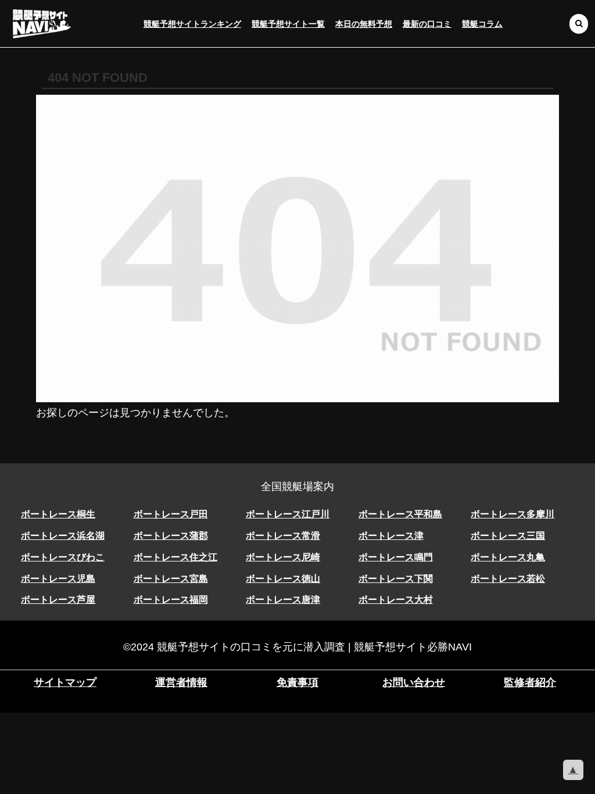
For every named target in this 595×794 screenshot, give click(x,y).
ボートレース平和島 (400, 514)
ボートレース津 (391, 536)
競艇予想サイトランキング (192, 23)
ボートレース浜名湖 (63, 536)
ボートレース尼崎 (283, 557)
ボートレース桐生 (58, 514)
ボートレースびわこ (63, 557)
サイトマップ (65, 682)
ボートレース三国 (508, 536)
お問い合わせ (413, 682)
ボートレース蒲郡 (171, 536)
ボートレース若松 (508, 579)
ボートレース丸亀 (508, 557)
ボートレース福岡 (171, 600)
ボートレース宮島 (171, 579)
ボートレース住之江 (175, 557)
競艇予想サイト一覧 (288, 23)
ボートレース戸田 (171, 514)
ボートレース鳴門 (396, 557)
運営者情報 (181, 682)
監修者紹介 (530, 682)
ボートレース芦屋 (58, 600)
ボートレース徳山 (283, 579)
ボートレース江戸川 (287, 514)
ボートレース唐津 (283, 600)
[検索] (578, 23)
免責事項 (297, 682)
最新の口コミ (427, 23)
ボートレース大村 (396, 600)
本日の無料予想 (363, 23)
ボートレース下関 (396, 579)
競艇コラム (482, 23)
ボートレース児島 (58, 579)
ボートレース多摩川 (512, 514)
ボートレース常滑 (283, 536)
